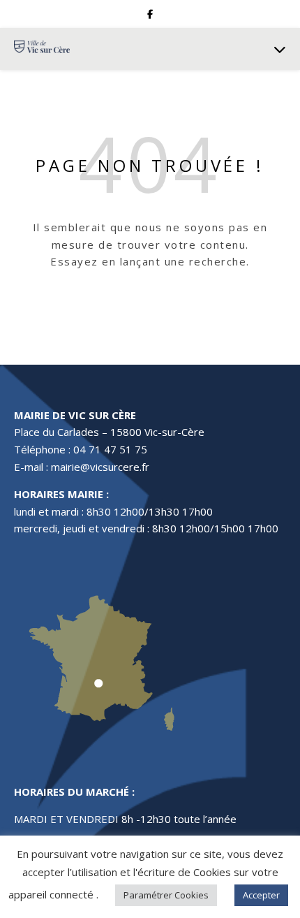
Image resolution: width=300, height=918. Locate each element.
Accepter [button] (261, 895)
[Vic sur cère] (42, 48)
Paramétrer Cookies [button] (166, 895)
